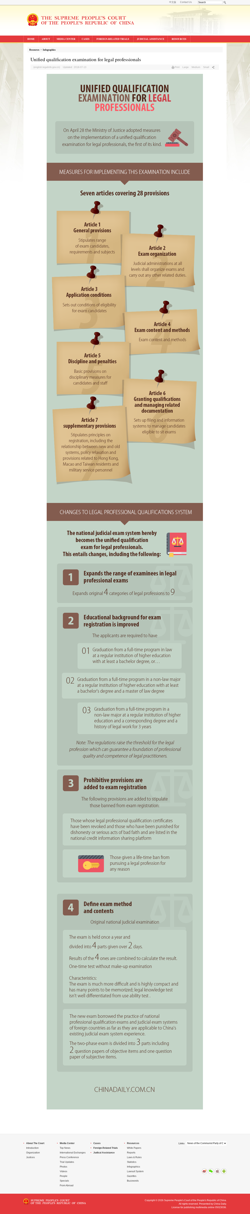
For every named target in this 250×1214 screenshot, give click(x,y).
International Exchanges (73, 1152)
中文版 (172, 2)
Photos (63, 1166)
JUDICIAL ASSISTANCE (150, 39)
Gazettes (131, 1176)
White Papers (134, 1148)
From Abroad (66, 1185)
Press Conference (69, 1157)
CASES (85, 39)
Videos (63, 1171)
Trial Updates (67, 1162)
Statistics (131, 1162)
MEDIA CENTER (66, 39)
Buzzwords (133, 1180)
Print (177, 67)
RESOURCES (179, 39)
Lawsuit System (135, 1171)
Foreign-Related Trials (105, 1148)
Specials (64, 1180)
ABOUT (46, 39)
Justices (30, 1157)
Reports (131, 1152)
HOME (31, 39)
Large (185, 67)
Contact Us (186, 2)
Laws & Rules (134, 1157)
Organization (33, 1152)
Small (206, 67)
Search (225, 2)
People (63, 1176)
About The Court (35, 1143)
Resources (34, 49)
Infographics (49, 49)
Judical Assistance (104, 1152)
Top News (65, 1148)
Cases (97, 1143)
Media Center (67, 1143)
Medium (196, 67)
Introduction (32, 1148)
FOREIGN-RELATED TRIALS (112, 39)
